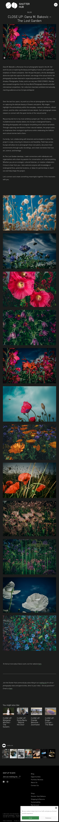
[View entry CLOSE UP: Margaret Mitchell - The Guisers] (8, 711)
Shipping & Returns (38, 799)
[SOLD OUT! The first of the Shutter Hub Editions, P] (13, 753)
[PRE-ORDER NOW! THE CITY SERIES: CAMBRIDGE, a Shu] (21, 753)
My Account (35, 805)
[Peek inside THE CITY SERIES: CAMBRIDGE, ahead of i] (5, 753)
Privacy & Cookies (18, 820)
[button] (56, 808)
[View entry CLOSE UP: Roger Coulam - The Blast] (50, 711)
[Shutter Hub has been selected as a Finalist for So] (51, 753)
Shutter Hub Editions (38, 796)
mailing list (43, 682)
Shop (33, 793)
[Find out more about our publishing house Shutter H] (44, 753)
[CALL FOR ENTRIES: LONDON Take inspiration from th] (28, 753)
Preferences (48, 818)
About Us (34, 782)
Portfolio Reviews (37, 779)
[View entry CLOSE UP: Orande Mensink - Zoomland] (36, 711)
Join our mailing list (10, 776)
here (39, 663)
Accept (30, 818)
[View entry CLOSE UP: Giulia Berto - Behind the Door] (22, 711)
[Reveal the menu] (56, 4)
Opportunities (36, 776)
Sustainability (35, 802)
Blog (29, 12)
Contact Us (35, 785)
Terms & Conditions (7, 820)
